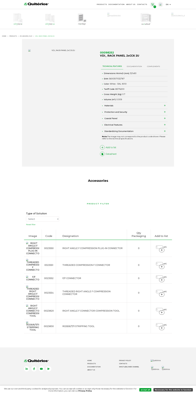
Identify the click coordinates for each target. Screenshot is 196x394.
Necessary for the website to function (173, 390)
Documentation (117, 4)
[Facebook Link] (34, 368)
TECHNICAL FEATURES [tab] (112, 66)
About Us (130, 4)
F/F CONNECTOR (71, 278)
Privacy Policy (125, 360)
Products (102, 4)
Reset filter (31, 225)
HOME (4, 36)
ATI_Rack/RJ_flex (26, 36)
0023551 (48, 265)
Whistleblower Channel (129, 367)
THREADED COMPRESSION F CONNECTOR (86, 265)
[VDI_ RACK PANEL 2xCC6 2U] (62, 50)
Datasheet (111, 154)
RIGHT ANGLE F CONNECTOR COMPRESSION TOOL (91, 311)
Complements (153, 66)
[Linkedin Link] (26, 368)
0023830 (49, 326)
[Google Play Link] (48, 368)
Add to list (111, 147)
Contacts (142, 4)
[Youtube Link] (41, 368)
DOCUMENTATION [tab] (134, 66)
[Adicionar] (161, 250)
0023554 (49, 293)
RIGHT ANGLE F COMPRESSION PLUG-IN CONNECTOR (92, 248)
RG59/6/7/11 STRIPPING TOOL (78, 326)
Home (89, 360)
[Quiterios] (36, 4)
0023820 (49, 311)
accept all (145, 390)
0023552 (48, 278)
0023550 (49, 248)
